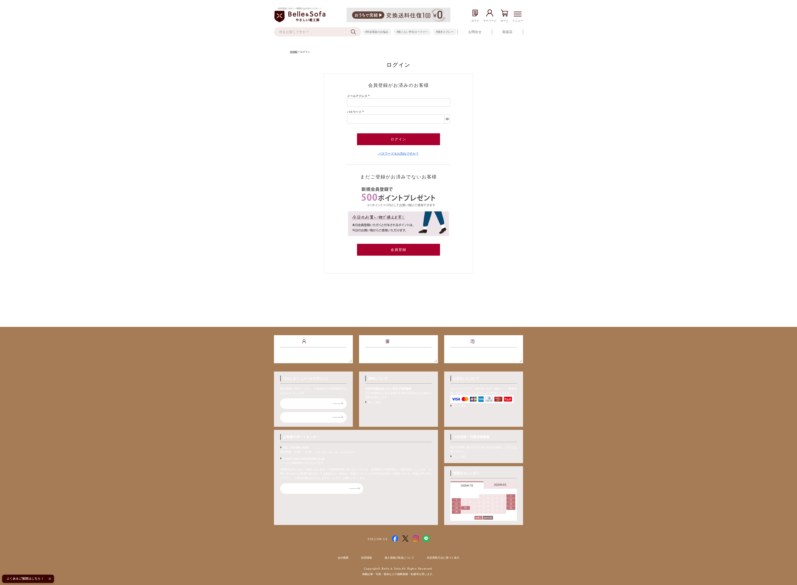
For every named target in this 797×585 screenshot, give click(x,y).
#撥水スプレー (445, 31)
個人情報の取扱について (399, 557)
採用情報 (366, 557)
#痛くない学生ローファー (412, 31)
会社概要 (343, 557)
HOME (293, 51)
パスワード (356, 112)
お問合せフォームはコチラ (307, 488)
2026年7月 (467, 485)
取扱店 (507, 32)
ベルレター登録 (298, 403)
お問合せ (475, 32)
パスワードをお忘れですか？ (398, 153)
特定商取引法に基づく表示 (443, 557)
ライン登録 (295, 417)
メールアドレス (359, 96)
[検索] (356, 32)
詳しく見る (374, 402)
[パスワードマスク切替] (447, 119)
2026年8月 (500, 484)
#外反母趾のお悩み (376, 31)
